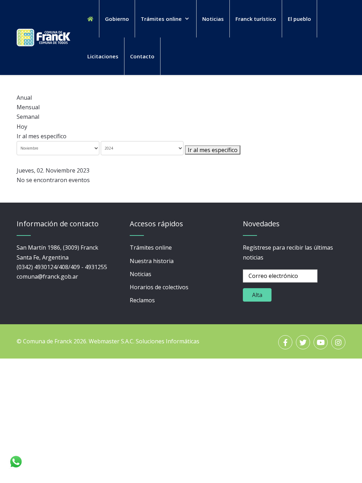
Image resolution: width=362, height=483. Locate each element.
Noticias (140, 274)
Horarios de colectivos (159, 287)
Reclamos (142, 300)
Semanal (28, 117)
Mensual (28, 107)
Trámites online (151, 247)
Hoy (22, 126)
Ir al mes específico (41, 136)
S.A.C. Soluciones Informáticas (160, 341)
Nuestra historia (152, 261)
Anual (24, 97)
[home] (90, 18)
